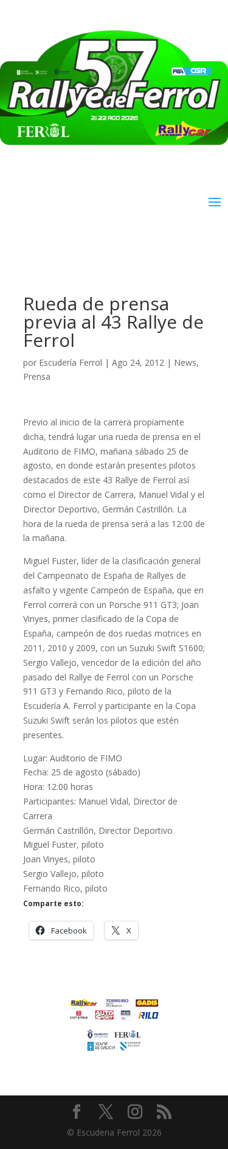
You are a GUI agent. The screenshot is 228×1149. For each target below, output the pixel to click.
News (185, 362)
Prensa (36, 376)
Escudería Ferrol (70, 362)
